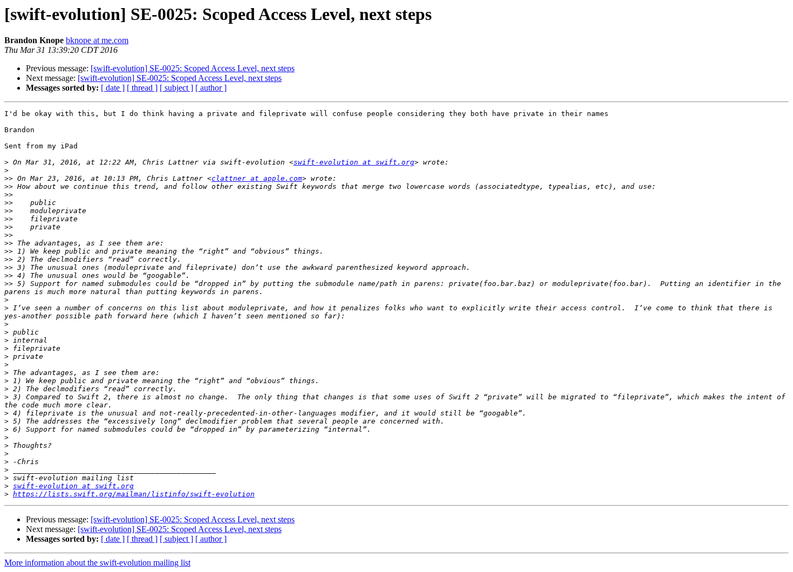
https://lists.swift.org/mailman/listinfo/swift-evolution (134, 494)
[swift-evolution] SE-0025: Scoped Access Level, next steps (193, 68)
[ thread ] (142, 87)
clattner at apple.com (256, 178)
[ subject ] (176, 87)
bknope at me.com (97, 40)
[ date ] (113, 87)
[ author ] (211, 87)
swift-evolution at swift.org (353, 162)
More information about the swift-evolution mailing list (97, 562)
